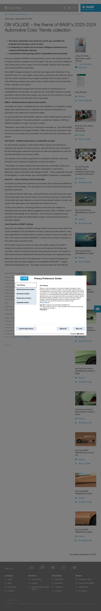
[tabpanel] (62, 299)
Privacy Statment (45, 302)
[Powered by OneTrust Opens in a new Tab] (78, 334)
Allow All (79, 328)
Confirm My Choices (26, 328)
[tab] (25, 285)
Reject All (63, 328)
